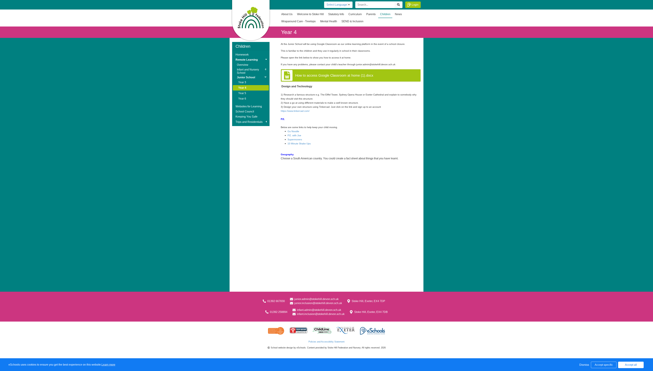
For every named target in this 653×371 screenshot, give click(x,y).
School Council (245, 111)
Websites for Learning (249, 106)
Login (414, 4)
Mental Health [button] (328, 21)
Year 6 (242, 98)
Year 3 (242, 82)
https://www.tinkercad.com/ (295, 111)
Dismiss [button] (584, 364)
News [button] (398, 14)
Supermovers (295, 139)
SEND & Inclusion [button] (352, 21)
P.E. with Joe (294, 135)
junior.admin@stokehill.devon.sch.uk (316, 299)
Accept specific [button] (604, 364)
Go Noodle (293, 131)
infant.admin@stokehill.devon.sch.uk (319, 309)
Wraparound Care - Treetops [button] (298, 21)
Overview (242, 64)
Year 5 (242, 93)
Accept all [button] (631, 364)
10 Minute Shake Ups (299, 143)
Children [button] (385, 14)
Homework (242, 54)
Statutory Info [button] (336, 14)
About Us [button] (286, 14)
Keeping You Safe (246, 116)
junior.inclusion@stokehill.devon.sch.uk (318, 303)
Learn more (108, 364)
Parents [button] (371, 14)
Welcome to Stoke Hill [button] (310, 14)
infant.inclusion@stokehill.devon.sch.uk (321, 314)
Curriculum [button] (355, 14)
